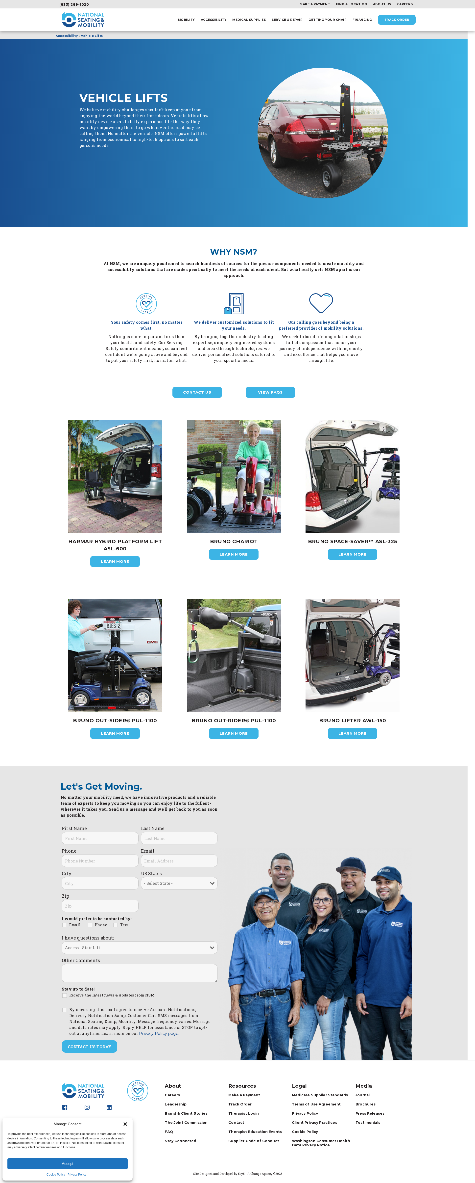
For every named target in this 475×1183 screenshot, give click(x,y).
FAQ (169, 1131)
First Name (74, 828)
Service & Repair (287, 20)
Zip (65, 895)
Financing (362, 20)
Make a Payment (315, 4)
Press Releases (370, 1113)
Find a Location (351, 4)
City (66, 873)
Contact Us (197, 392)
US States (151, 873)
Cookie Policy (56, 1174)
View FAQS (270, 392)
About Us (382, 4)
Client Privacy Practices (314, 1122)
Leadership (176, 1104)
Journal (363, 1095)
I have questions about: (88, 937)
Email (148, 850)
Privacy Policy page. (159, 1033)
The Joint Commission (186, 1122)
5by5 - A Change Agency (255, 1174)
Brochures (366, 1104)
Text (124, 924)
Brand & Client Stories (186, 1113)
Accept (67, 1163)
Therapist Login (243, 1113)
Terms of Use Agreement (316, 1104)
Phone (69, 850)
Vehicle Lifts (92, 36)
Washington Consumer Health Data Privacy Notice (321, 1143)
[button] (125, 1124)
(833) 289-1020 (74, 4)
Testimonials (368, 1122)
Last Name (153, 828)
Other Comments (81, 960)
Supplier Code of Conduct (253, 1141)
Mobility (186, 20)
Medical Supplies (249, 20)
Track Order (396, 20)
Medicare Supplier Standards (320, 1095)
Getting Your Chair (328, 20)
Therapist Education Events (255, 1131)
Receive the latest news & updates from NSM (112, 995)
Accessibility (214, 20)
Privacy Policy (77, 1174)
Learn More (115, 561)
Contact (236, 1122)
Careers (405, 4)
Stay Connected (180, 1141)
